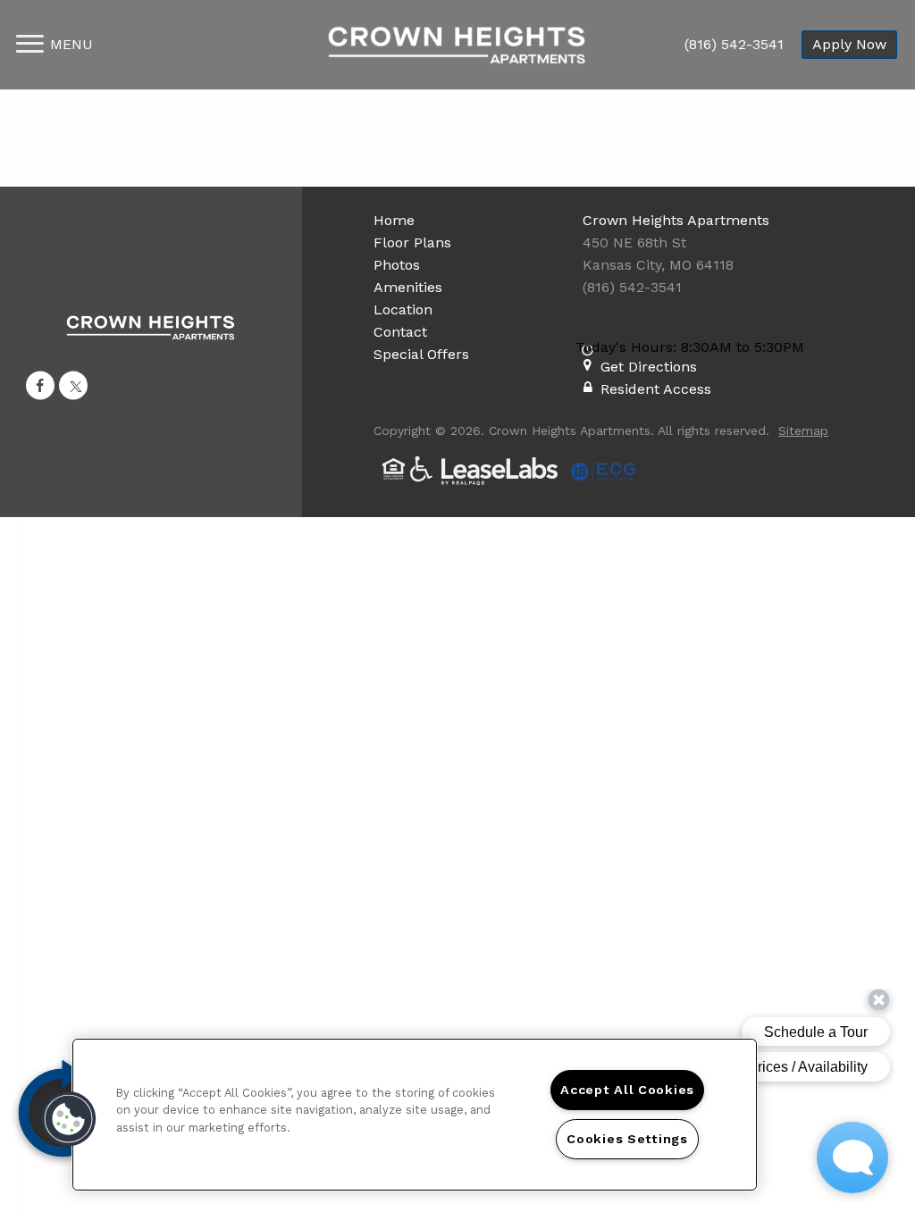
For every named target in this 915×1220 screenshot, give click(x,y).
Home (394, 220)
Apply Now (849, 44)
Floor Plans (412, 242)
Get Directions (648, 366)
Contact (400, 331)
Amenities (408, 287)
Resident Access (655, 388)
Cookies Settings (627, 1139)
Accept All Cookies (627, 1089)
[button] (40, 386)
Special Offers (421, 354)
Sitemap (803, 430)
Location (403, 309)
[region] (414, 1114)
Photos (397, 264)
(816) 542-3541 (734, 44)
